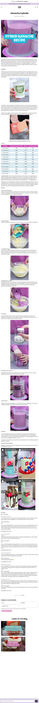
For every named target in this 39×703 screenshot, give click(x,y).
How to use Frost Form (5, 681)
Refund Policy (23, 685)
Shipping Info (23, 683)
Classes (22, 676)
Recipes (2, 683)
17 (19, 595)
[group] (19, 4)
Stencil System (23, 671)
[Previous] (1, 3)
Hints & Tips (3, 685)
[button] (35, 7)
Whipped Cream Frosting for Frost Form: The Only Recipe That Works (12, 631)
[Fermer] (37, 1)
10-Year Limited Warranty (26, 688)
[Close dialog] (38, 699)
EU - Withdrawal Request (25, 691)
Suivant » (23, 595)
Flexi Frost (23, 669)
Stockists (3, 688)
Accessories (23, 667)
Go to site (26, 1)
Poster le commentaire (7, 610)
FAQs (22, 690)
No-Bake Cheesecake (8, 648)
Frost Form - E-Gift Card (25, 674)
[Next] (37, 3)
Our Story (3, 686)
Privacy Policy (23, 686)
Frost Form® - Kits (24, 666)
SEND (36, 701)
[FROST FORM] (19, 7)
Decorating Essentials (25, 672)
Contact (22, 681)
